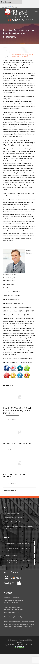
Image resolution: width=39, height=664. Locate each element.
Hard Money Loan (8, 288)
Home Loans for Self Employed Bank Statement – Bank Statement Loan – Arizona (19, 527)
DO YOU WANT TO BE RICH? (17, 443)
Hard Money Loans (8, 284)
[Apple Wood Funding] (17, 12)
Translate (14, 7)
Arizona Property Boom (12, 513)
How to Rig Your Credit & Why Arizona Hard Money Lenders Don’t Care (18, 410)
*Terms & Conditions (26, 362)
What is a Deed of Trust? (12, 522)
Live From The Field (11, 555)
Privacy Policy (14, 362)
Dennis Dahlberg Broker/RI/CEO (13, 303)
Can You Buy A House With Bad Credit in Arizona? (18, 549)
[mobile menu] (36, 12)
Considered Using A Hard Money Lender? (18, 543)
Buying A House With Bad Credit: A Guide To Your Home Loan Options (19, 562)
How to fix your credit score (13, 517)
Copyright (6, 362)
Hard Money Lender (9, 280)
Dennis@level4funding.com (11, 299)
